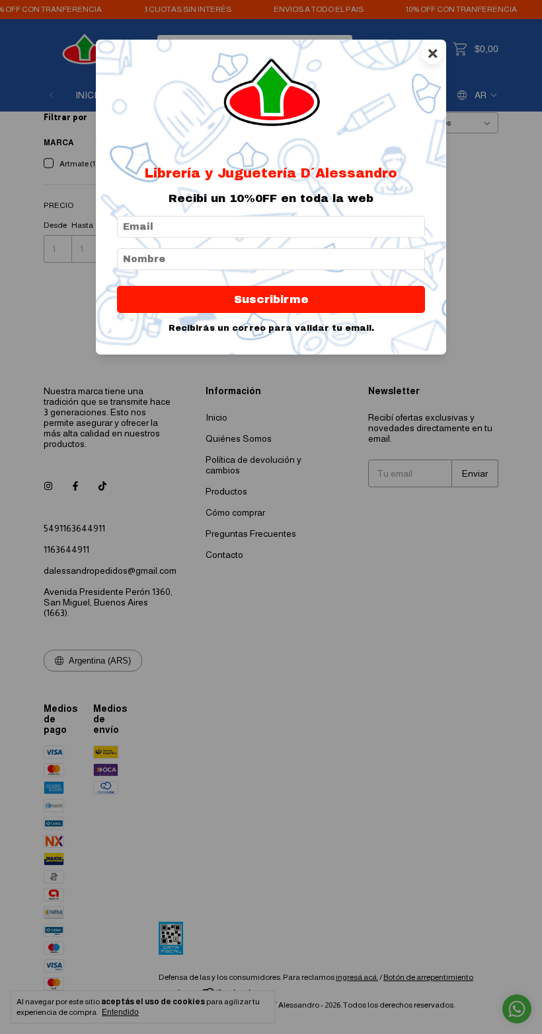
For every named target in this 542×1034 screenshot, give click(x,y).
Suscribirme (271, 299)
